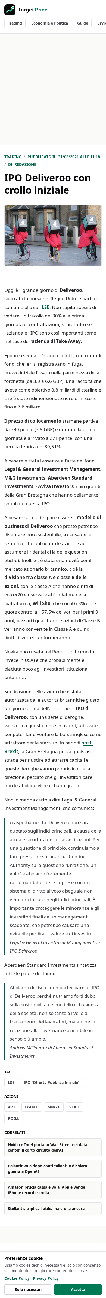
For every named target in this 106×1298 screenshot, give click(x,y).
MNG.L (54, 1107)
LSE (45, 307)
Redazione (25, 164)
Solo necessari (28, 1289)
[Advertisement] (53, 89)
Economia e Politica (49, 23)
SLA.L (74, 1107)
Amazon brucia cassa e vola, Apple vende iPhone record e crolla (46, 1190)
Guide (82, 23)
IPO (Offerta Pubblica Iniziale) (51, 1082)
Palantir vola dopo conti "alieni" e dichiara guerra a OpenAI (47, 1168)
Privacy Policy (46, 1278)
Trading (15, 23)
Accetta (78, 1289)
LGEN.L (31, 1107)
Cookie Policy (17, 1278)
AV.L (12, 1107)
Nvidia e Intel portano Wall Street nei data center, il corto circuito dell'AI (47, 1147)
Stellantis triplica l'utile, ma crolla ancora (46, 1208)
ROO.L (13, 1118)
